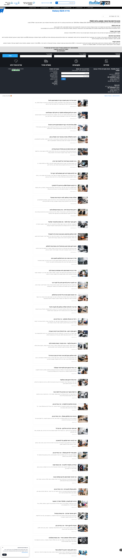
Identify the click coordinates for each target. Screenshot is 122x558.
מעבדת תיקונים (33, 7)
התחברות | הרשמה (45, 3)
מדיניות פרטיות (116, 95)
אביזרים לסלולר (56, 7)
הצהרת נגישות (107, 95)
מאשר (4, 554)
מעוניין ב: (49, 54)
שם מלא (117, 54)
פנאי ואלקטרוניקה (44, 7)
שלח (10, 56)
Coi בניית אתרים (6, 96)
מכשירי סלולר (90, 7)
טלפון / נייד (82, 54)
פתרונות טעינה (79, 7)
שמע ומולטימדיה (68, 7)
